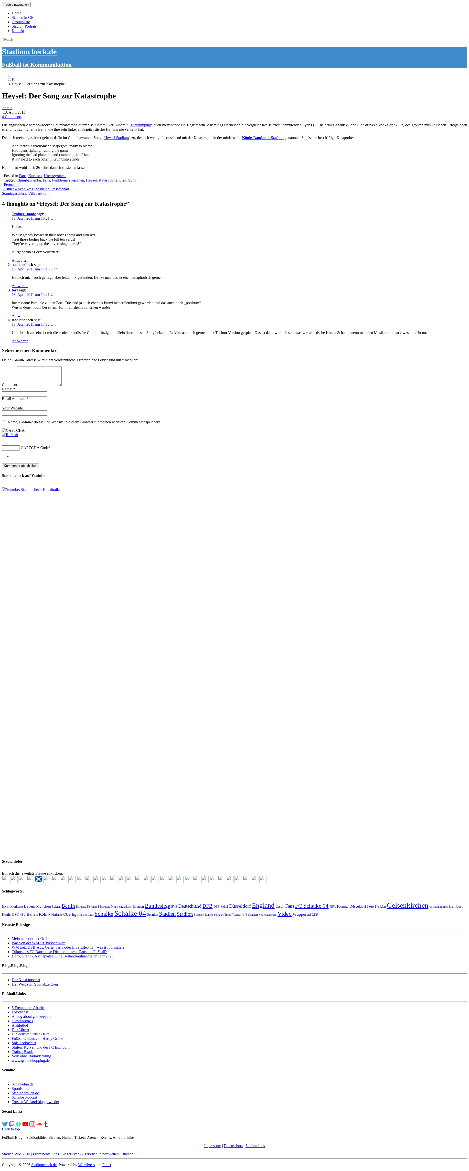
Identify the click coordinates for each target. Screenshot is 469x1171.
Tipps (227, 914)
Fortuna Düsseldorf (351, 906)
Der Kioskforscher (26, 980)
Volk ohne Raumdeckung (31, 1056)
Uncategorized (55, 176)
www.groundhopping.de (31, 1060)
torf (15, 290)
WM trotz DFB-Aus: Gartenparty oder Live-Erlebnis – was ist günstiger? (68, 947)
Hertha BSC (10, 914)
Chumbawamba (28, 180)
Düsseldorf (240, 906)
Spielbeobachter (24, 1043)
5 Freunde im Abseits (28, 1008)
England (263, 905)
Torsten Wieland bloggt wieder (35, 1102)
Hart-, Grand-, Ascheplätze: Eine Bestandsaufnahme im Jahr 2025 (62, 956)
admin (7, 108)
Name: (8, 389)
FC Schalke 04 (312, 906)
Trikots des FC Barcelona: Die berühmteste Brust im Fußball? (59, 952)
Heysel (91, 180)
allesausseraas (22, 1021)
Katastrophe (108, 180)
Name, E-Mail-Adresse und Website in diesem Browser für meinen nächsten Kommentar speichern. (84, 422)
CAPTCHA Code (35, 448)
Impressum (212, 1146)
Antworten (20, 260)
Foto (370, 906)
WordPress (86, 1165)
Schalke (104, 913)
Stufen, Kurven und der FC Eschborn (41, 1047)
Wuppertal (302, 914)
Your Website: (13, 408)
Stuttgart (219, 914)
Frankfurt (380, 906)
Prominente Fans (46, 1154)
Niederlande (55, 914)
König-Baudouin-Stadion (263, 138)
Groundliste (21, 22)
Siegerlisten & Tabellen (79, 1154)
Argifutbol (20, 1025)
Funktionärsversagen (68, 180)
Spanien (152, 914)
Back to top (11, 1129)
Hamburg (456, 906)
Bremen (138, 906)
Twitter (236, 914)
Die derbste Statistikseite (30, 1034)
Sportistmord (22, 1088)
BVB (174, 906)
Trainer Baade (24, 214)
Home (16, 13)
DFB (208, 906)
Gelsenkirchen (407, 905)
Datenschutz (233, 1146)
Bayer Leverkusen (12, 906)
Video (284, 913)
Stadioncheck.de (29, 51)
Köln (43, 914)
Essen (280, 906)
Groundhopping (438, 906)
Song (132, 180)
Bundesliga (157, 905)
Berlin (68, 906)
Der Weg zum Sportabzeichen (35, 984)
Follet (106, 1165)
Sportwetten (109, 1154)
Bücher (127, 1154)
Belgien (56, 906)
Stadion (185, 914)
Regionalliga (86, 914)
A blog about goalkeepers (31, 1016)
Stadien (167, 914)
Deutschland (190, 906)
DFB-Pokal (220, 906)
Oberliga (70, 914)
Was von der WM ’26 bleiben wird (38, 943)
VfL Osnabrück (268, 914)
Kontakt (18, 31)
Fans (15, 79)
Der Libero (20, 1030)
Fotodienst (20, 1012)
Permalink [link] (12, 185)
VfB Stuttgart (250, 914)
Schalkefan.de (22, 1084)
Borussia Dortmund (87, 906)
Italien (32, 914)
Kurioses (35, 176)
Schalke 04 (130, 913)
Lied (122, 180)
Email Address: (15, 399)
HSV (23, 914)
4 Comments (11, 117)
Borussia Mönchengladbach (116, 906)
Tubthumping (140, 125)
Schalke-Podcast (24, 1097)
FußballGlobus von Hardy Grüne (37, 1038)
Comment (9, 385)
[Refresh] (10, 435)
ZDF (315, 914)
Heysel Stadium (116, 138)
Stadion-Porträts (24, 26)
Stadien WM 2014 (16, 1154)
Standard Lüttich (203, 914)
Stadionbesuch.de (25, 1093)
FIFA (333, 906)
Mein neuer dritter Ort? (29, 938)
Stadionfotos (255, 1146)
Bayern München (37, 906)
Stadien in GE (22, 17)
